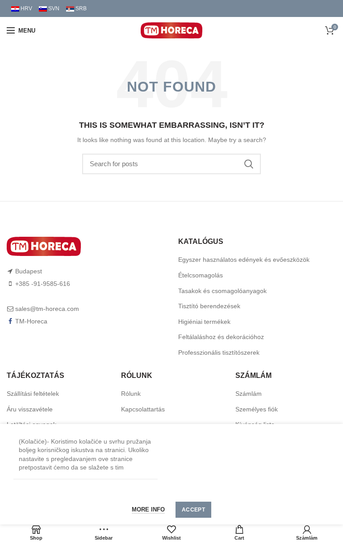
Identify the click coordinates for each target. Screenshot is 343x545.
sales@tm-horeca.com (47, 308)
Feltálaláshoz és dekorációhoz (221, 336)
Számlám (248, 393)
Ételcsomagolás (200, 275)
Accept (193, 510)
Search (249, 164)
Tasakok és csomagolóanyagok (222, 290)
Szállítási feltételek (33, 393)
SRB (80, 8)
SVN (53, 8)
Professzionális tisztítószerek (218, 352)
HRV (25, 8)
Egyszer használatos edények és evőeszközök (244, 259)
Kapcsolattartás (143, 409)
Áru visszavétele (30, 409)
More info (148, 509)
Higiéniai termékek (204, 321)
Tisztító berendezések (209, 306)
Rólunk (131, 393)
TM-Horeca (31, 321)
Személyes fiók (256, 409)
